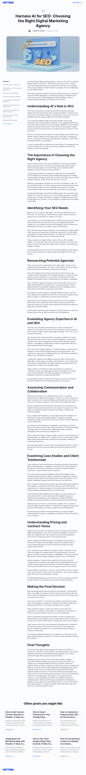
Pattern (43, 659)
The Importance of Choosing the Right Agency (12, 89)
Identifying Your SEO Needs (11, 93)
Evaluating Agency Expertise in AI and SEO (11, 100)
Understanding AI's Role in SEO (11, 84)
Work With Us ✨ (78, 2)
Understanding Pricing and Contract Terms (10, 116)
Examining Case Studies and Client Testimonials (11, 110)
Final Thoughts (7, 123)
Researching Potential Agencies (12, 96)
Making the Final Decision (10, 120)
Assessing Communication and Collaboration (11, 105)
